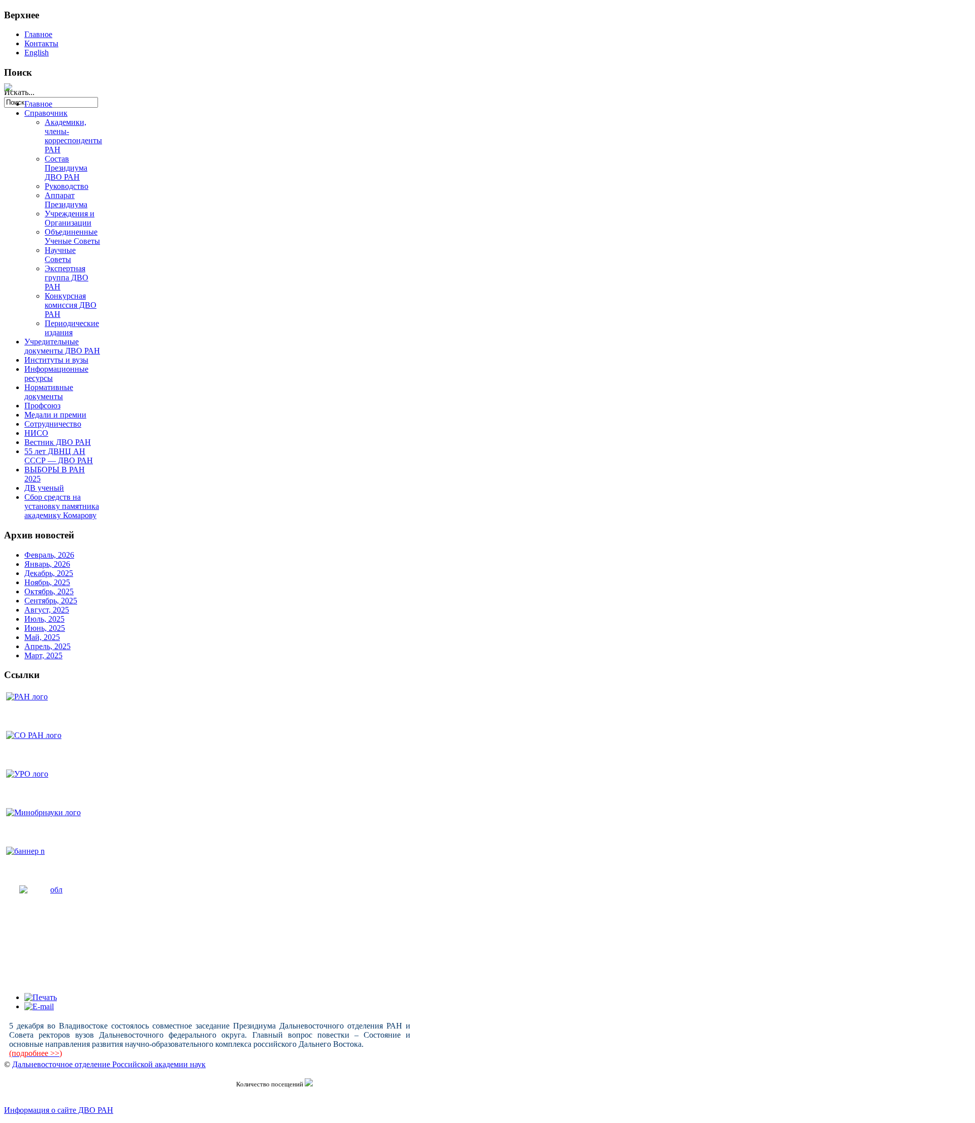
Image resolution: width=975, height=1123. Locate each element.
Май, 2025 (42, 637)
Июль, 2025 (44, 619)
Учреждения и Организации (69, 218)
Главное (38, 34)
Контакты (41, 43)
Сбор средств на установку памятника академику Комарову (61, 506)
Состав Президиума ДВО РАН (66, 167)
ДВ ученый (44, 488)
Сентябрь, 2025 (50, 600)
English (36, 52)
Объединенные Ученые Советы (72, 236)
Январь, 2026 (47, 564)
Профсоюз (42, 405)
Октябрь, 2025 (49, 591)
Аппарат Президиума (66, 200)
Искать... (19, 92)
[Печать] (40, 997)
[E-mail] (39, 1006)
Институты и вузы (56, 360)
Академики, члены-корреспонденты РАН (73, 136)
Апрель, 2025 (47, 646)
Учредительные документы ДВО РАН (62, 346)
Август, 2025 (46, 609)
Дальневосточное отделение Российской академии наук (109, 1064)
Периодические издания (72, 328)
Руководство (66, 186)
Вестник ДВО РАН (57, 442)
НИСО (36, 433)
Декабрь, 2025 (48, 573)
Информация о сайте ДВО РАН (58, 1110)
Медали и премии (55, 414)
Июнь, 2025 (44, 628)
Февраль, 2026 (49, 555)
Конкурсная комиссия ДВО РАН (70, 305)
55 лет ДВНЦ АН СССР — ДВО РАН (58, 456)
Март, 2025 (43, 655)
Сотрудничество (52, 424)
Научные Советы (60, 255)
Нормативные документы (48, 392)
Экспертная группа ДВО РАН (66, 277)
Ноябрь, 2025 (47, 582)
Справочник (46, 113)
